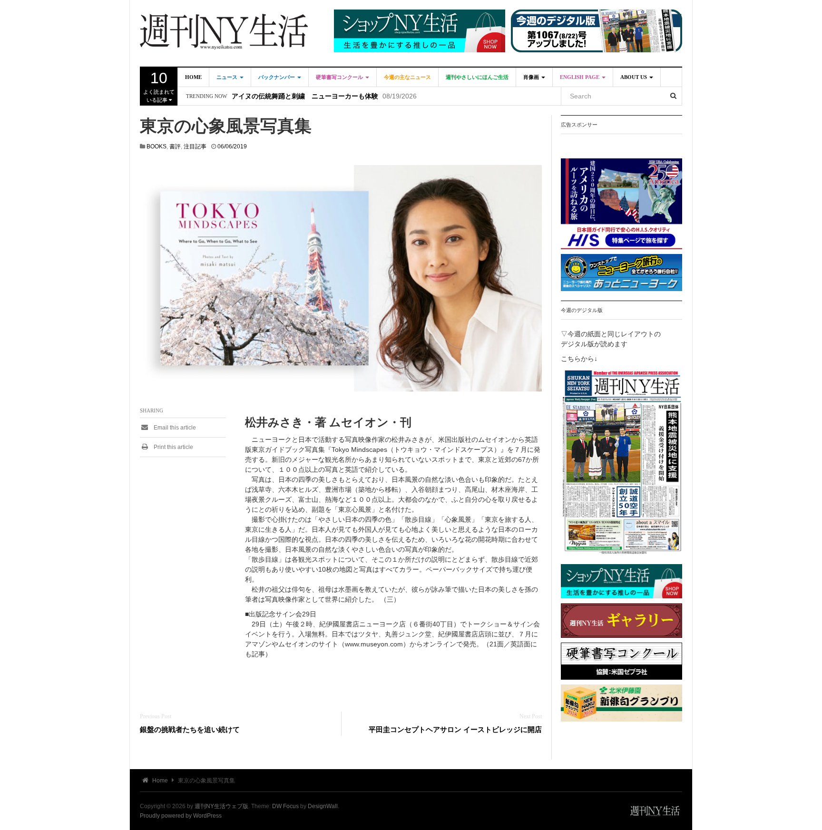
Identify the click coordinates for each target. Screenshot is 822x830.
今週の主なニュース (407, 77)
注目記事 (195, 146)
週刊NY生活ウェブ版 (221, 806)
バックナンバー (277, 77)
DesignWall (323, 806)
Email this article (174, 427)
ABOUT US (634, 77)
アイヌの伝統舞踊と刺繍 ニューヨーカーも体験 (305, 96)
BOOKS (156, 146)
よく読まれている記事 (159, 86)
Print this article (172, 447)
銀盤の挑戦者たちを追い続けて (190, 729)
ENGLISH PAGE (580, 77)
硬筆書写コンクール (340, 77)
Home (193, 77)
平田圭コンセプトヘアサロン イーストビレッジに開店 (455, 729)
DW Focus (285, 806)
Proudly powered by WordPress (181, 815)
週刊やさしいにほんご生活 (477, 77)
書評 (175, 146)
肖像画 (531, 77)
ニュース (227, 77)
